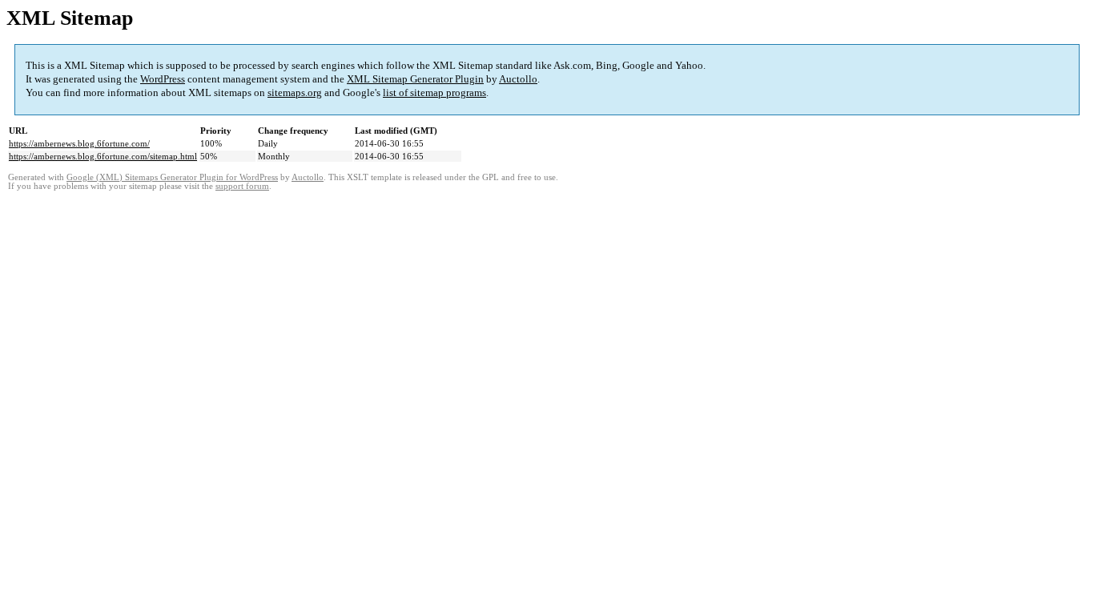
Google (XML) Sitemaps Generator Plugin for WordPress (172, 177)
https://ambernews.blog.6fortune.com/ (79, 143)
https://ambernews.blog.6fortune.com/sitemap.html (103, 156)
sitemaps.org (294, 92)
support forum (242, 186)
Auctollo (518, 79)
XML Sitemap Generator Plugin (415, 79)
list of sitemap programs (434, 92)
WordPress (162, 79)
